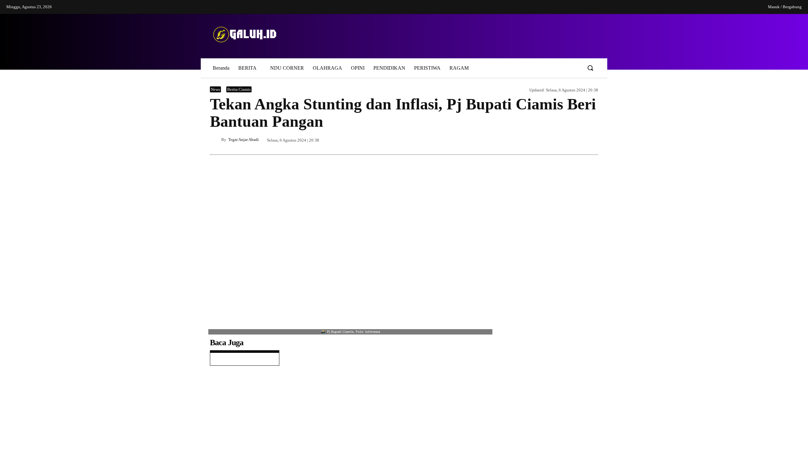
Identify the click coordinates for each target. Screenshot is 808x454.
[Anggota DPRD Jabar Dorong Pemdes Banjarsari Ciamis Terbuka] (512, 349)
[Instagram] (718, 7)
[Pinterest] (577, 139)
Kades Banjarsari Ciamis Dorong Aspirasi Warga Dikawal (243, 414)
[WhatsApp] (591, 139)
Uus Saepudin (540, 412)
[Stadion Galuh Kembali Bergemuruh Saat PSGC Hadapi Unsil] (512, 439)
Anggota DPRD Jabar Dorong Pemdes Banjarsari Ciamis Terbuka (560, 350)
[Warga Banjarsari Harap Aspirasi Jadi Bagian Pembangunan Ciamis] (549, 204)
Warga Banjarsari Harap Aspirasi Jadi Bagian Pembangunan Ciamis (243, 378)
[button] (590, 67)
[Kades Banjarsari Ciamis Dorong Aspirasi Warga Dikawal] (512, 313)
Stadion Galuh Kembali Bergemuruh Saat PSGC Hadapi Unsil (562, 440)
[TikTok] (731, 7)
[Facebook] (705, 7)
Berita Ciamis (240, 89)
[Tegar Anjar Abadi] (215, 139)
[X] (562, 139)
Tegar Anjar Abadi (243, 139)
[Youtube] (744, 7)
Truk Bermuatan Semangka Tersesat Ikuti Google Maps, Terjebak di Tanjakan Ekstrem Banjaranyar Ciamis (560, 395)
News (215, 89)
